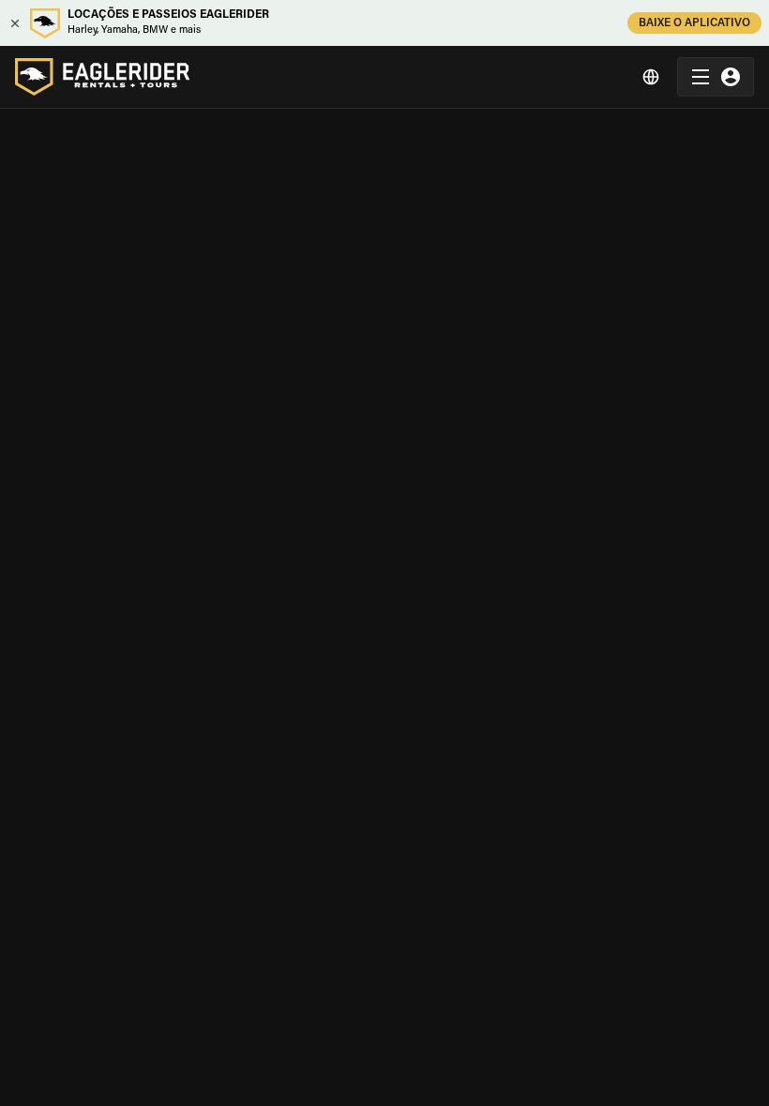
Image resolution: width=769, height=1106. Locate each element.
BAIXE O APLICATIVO (694, 23)
